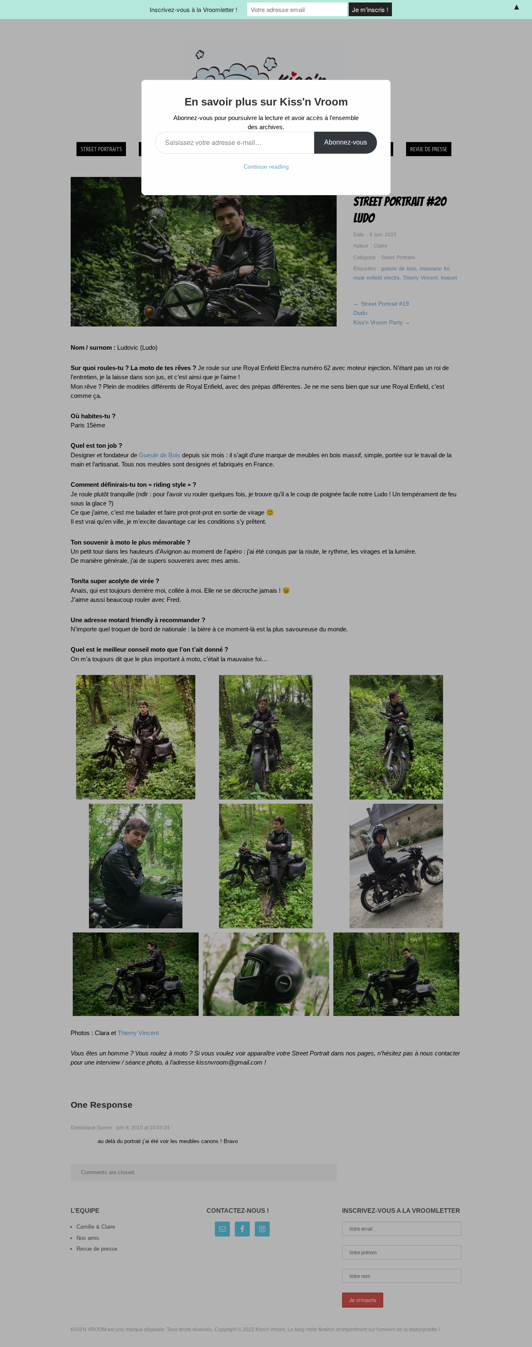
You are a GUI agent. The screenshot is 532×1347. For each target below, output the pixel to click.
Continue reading (266, 166)
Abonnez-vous (345, 142)
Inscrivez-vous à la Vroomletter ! (193, 9)
